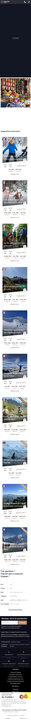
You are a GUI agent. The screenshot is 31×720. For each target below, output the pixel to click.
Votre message (5, 604)
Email (2, 592)
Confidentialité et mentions (15, 677)
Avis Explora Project (15, 683)
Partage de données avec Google (10, 711)
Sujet (2, 600)
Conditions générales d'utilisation (15, 681)
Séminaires (15, 689)
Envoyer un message (15, 641)
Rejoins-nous (15, 691)
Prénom (3, 588)
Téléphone (3, 596)
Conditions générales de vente (15, 679)
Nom (2, 584)
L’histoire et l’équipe (15, 672)
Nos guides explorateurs (15, 674)
